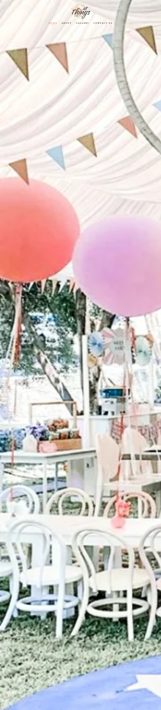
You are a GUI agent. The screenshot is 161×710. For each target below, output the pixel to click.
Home (53, 23)
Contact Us (102, 23)
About (67, 23)
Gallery (82, 23)
